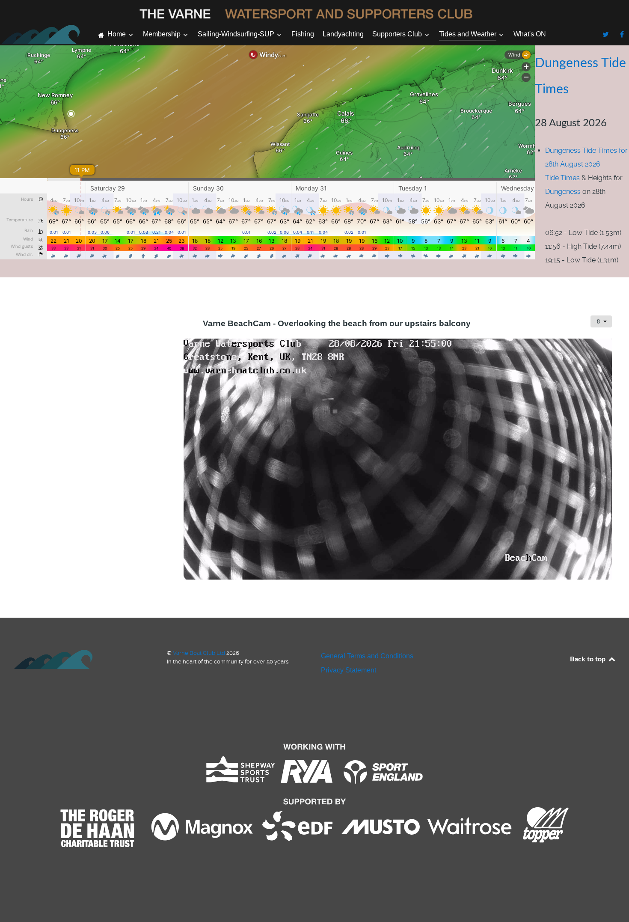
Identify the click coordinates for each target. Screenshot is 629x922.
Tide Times (562, 178)
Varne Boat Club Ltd (199, 653)
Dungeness (563, 191)
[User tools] (601, 321)
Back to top (588, 659)
